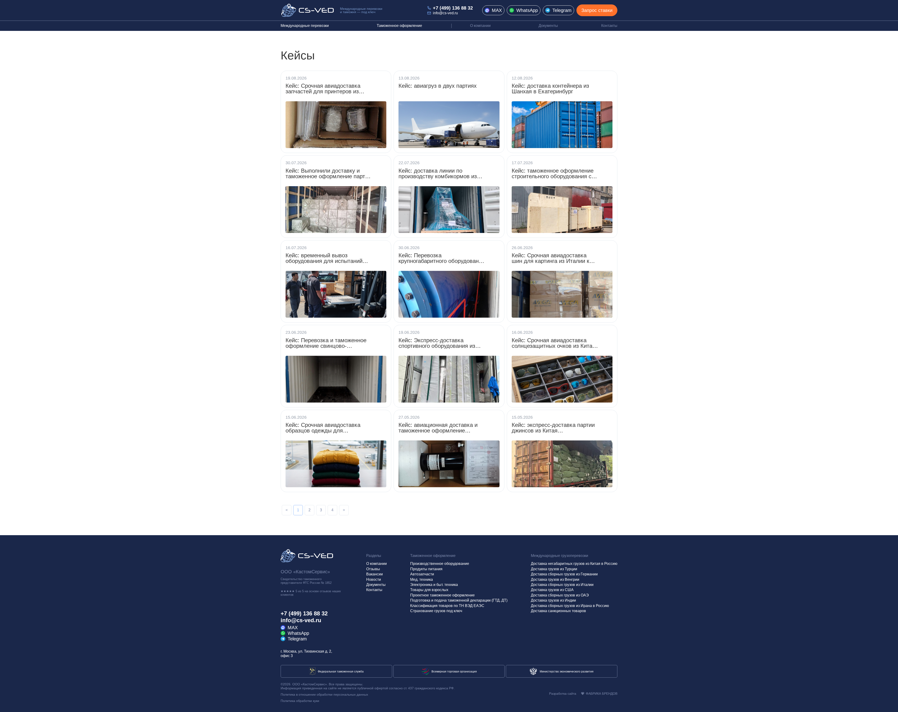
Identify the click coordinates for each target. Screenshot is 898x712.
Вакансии (374, 574)
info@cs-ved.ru (445, 13)
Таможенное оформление (399, 26)
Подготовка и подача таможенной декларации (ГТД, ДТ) (458, 600)
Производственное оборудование (439, 564)
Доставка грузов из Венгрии (555, 579)
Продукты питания (426, 569)
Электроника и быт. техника (434, 585)
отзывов (325, 591)
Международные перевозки (305, 26)
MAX (497, 10)
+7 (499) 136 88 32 (453, 8)
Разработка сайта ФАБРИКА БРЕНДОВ (583, 693)
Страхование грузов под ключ (436, 611)
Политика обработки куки (300, 701)
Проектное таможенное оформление (442, 595)
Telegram (562, 10)
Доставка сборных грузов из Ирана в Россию (570, 606)
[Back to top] (890, 704)
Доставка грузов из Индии (553, 600)
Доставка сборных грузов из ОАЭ (560, 595)
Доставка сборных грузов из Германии (564, 574)
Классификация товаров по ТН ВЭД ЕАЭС (447, 606)
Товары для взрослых (429, 590)
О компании (480, 26)
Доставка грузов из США (552, 590)
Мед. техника (421, 579)
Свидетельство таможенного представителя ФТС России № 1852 (306, 581)
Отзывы (373, 569)
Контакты (609, 26)
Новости (373, 579)
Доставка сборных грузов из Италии (562, 585)
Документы (548, 26)
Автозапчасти (422, 574)
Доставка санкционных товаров (558, 611)
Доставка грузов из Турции (554, 569)
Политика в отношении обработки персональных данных (324, 694)
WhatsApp (527, 10)
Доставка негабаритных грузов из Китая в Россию (574, 564)
